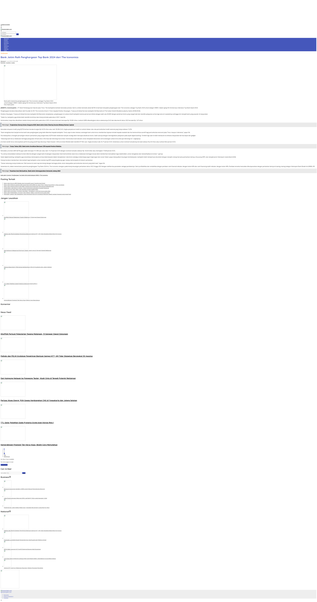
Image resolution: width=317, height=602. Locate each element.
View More (4, 464)
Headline (8, 62)
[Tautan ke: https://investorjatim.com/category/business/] (10, 477)
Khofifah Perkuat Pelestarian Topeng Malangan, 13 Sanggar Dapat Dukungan (25, 217)
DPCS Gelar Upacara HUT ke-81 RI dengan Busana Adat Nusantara (22, 549)
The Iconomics (44, 175)
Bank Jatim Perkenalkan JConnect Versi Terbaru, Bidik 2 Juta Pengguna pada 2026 (26, 192)
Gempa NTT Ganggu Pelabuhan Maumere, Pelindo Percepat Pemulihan (23, 568)
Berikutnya (7, 456)
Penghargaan (4, 53)
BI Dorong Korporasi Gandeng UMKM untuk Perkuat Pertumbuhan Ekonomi (24, 489)
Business (3, 62)
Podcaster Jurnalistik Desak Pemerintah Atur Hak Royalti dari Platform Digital (25, 540)
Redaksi (6, 598)
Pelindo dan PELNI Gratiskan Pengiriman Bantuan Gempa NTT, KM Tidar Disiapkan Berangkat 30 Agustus (33, 234)
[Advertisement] (158, 12)
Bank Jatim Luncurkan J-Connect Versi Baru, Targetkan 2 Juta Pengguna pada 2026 (27, 191)
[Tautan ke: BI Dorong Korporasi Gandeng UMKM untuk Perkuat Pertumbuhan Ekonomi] (7, 487)
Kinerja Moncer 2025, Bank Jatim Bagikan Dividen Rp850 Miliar (21, 189)
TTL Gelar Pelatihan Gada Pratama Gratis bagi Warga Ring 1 (20, 283)
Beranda (6, 595)
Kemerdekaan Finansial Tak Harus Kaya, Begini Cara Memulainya (22, 300)
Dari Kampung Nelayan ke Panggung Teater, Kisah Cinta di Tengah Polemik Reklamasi (27, 250)
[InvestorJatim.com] (6, 29)
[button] (17, 34)
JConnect (9, 175)
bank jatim (3, 175)
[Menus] (1, 26)
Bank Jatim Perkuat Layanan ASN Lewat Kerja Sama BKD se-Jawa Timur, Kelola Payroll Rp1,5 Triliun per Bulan (34, 185)
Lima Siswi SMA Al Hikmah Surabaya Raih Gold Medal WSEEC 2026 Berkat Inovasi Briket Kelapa (30, 558)
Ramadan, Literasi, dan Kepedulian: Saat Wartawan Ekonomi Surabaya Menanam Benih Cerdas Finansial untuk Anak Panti (37, 194)
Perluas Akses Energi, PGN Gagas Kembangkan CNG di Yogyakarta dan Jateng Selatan (28, 267)
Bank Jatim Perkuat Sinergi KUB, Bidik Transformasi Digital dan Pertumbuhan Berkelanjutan (29, 186)
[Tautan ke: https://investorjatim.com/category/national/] (10, 511)
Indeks (13, 62)
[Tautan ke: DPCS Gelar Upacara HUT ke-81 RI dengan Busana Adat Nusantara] (7, 547)
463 (5, 455)
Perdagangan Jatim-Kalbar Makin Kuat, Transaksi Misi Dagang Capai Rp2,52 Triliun (26, 507)
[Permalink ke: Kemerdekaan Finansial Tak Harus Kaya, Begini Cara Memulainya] (16, 298)
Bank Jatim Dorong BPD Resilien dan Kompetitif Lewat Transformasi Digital (24, 183)
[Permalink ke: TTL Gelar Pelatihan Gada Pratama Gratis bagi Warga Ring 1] (16, 282)
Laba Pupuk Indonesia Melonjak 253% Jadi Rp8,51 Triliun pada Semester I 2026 (25, 498)
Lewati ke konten (5, 24)
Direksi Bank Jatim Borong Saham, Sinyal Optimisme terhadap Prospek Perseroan (26, 188)
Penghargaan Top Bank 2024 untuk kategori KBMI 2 (26, 175)
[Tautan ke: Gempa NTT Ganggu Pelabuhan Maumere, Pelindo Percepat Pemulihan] (7, 566)
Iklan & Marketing (8, 596)
